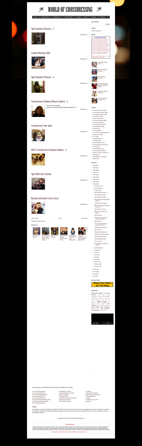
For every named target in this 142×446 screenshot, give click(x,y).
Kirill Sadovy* (101, 303)
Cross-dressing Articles (39, 403)
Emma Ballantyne (97, 142)
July (96, 252)
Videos (87, 398)
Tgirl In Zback (97, 229)
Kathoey (95, 158)
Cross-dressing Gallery (38, 391)
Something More (97, 148)
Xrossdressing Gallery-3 (100, 227)
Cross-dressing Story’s (38, 393)
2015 (94, 273)
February (97, 264)
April (96, 259)
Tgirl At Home (97, 221)
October (97, 190)
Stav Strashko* (95, 310)
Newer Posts (35, 218)
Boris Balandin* (106, 296)
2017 (94, 269)
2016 (94, 271)
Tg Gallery (95, 140)
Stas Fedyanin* (105, 308)
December (97, 186)
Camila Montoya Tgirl (40, 53)
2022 (94, 174)
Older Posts (84, 218)
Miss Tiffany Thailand (65, 401)
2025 (94, 167)
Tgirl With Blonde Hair (100, 239)
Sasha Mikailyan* (105, 307)
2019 (94, 181)
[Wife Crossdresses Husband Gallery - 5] (38, 165)
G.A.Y (94, 136)
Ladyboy (88, 391)
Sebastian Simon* (95, 308)
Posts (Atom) (41, 221)
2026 (94, 165)
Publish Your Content (91, 399)
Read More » (84, 34)
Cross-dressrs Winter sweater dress (103, 85)
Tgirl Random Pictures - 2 (42, 28)
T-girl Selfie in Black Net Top (101, 234)
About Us (88, 401)
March (96, 261)
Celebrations (96, 138)
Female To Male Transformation (68, 398)
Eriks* (100, 298)
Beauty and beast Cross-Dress (45, 198)
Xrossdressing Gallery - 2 (101, 232)
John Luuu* (102, 302)
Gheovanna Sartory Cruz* (102, 299)
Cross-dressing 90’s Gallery (40, 401)
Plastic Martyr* (95, 307)
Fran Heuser (104, 298)
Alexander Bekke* (97, 293)
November (97, 188)
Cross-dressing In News (99, 144)
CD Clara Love (98, 241)
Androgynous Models (98, 114)
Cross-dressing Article (98, 150)
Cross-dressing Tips (98, 124)
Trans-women (96, 116)
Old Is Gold (96, 130)
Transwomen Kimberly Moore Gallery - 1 (49, 101)
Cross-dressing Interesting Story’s (42, 399)
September (98, 247)
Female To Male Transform (100, 152)
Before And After (97, 122)
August (97, 250)
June (96, 254)
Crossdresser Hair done (41, 125)
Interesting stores (97, 126)
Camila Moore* (94, 298)
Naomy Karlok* (100, 305)
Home (59, 218)
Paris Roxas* (107, 305)
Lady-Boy (95, 154)
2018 (94, 184)
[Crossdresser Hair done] (38, 141)
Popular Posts (96, 118)
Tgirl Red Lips (98, 215)
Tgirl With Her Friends (41, 174)
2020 (94, 179)
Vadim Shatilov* (102, 310)
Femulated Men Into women (67, 393)
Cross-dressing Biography (39, 394)
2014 (94, 276)
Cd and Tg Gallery (97, 110)
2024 (94, 170)
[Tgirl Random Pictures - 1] (38, 92)
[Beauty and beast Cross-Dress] (38, 214)
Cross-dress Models (98, 120)
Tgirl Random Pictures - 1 (42, 77)
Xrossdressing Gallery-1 (100, 236)
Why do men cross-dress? (92, 394)
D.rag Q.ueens (96, 134)
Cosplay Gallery (63, 396)
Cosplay (95, 128)
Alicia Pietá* (101, 294)
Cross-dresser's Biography (100, 132)
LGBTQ (95, 146)
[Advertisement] (59, 254)
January (97, 266)
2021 (94, 177)
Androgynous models (65, 391)
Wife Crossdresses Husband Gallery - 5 (49, 150)
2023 (94, 172)
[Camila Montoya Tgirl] (38, 68)
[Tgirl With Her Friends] (38, 189)
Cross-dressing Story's (99, 112)
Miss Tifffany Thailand (98, 156)
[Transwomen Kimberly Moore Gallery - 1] (38, 117)
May (96, 257)
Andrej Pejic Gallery (64, 399)
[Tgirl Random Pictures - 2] (38, 44)
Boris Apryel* (100, 296)
